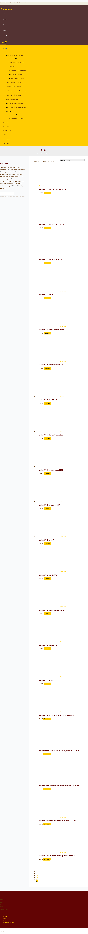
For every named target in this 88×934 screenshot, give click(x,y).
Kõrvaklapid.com (6, 9)
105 (37, 879)
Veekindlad (6, 143)
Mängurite (6, 122)
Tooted (5, 48)
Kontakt (5, 36)
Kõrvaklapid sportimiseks (18, 70)
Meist (4, 30)
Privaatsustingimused (8, 922)
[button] (8, 48)
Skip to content (4, 1)
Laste (4, 135)
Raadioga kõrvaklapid (17, 74)
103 (37, 875)
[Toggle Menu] (14, 51)
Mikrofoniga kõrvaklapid (15, 87)
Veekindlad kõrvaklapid (17, 78)
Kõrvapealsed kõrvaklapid (15, 103)
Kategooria (5, 19)
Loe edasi (47, 193)
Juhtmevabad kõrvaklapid (15, 55)
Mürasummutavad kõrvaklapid (16, 91)
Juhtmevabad (7, 130)
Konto (4, 920)
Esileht (4, 14)
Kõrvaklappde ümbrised (17, 118)
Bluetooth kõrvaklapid (17, 62)
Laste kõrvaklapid (12, 99)
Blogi (4, 25)
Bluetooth (6, 126)
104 (37, 877)
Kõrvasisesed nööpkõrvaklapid (16, 107)
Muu (8, 111)
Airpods (12, 66)
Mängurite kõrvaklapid (14, 82)
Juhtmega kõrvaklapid (14, 95)
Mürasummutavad (8, 139)
